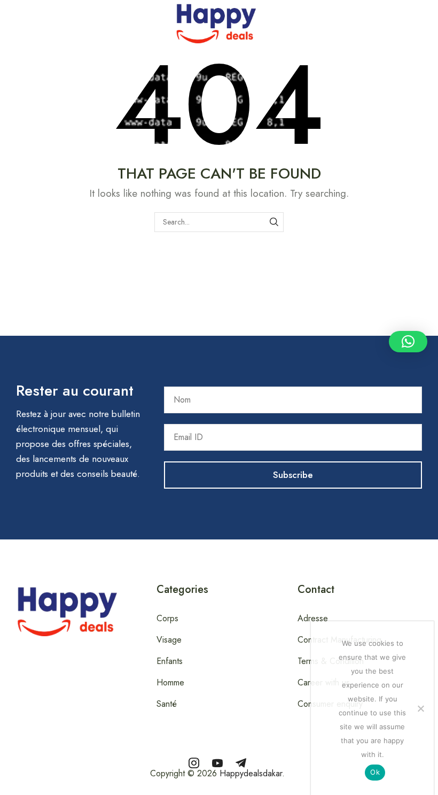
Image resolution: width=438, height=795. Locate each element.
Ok (375, 772)
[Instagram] (194, 763)
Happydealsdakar (251, 773)
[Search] (274, 222)
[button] (6, 21)
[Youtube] (217, 763)
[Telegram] (241, 763)
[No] (420, 708)
